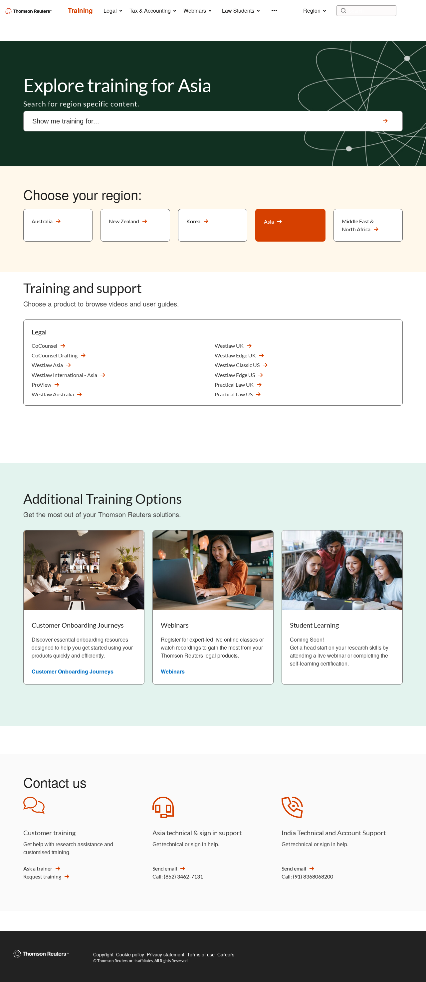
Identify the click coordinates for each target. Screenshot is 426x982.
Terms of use (201, 954)
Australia (42, 221)
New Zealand (124, 221)
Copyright (103, 954)
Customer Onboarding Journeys (72, 671)
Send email (164, 868)
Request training (42, 876)
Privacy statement (165, 954)
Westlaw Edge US (235, 375)
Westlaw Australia (53, 394)
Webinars (173, 671)
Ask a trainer (37, 868)
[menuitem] (80, 10)
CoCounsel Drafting (55, 355)
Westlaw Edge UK (235, 355)
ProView (41, 384)
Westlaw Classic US (237, 365)
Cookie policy (130, 954)
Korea (193, 221)
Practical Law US (234, 394)
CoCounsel (44, 345)
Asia (269, 221)
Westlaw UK (229, 345)
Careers (225, 954)
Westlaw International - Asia (64, 375)
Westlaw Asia (47, 365)
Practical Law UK (234, 384)
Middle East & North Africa (358, 225)
